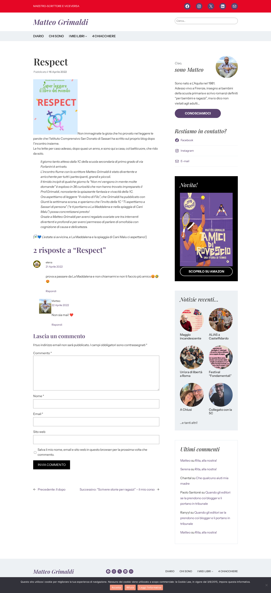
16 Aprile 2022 (58, 72)
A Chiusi (186, 409)
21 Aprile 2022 (54, 266)
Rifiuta (130, 587)
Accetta (116, 587)
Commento (42, 353)
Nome (38, 396)
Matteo (185, 460)
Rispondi (51, 291)
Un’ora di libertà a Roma (191, 374)
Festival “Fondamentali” (220, 374)
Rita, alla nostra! (206, 460)
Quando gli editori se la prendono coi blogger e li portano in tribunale (205, 498)
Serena (185, 469)
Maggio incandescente (190, 336)
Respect (51, 61)
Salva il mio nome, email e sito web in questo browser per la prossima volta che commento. (92, 452)
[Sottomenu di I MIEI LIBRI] (86, 36)
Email (38, 414)
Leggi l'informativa (150, 587)
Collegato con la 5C (220, 411)
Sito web (39, 432)
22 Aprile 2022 (60, 305)
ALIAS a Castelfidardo (219, 336)
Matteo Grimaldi (60, 22)
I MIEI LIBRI (76, 36)
